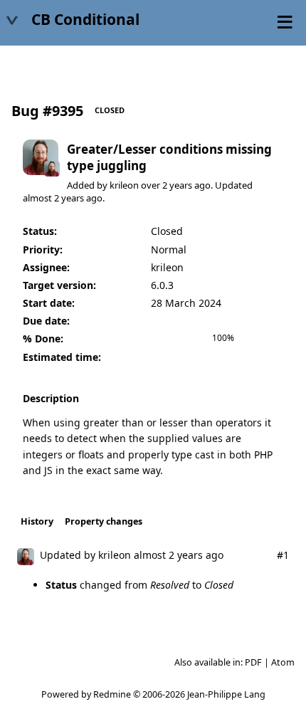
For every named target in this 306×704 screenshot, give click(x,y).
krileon (124, 185)
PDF (253, 662)
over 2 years (166, 185)
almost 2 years (53, 197)
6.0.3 (162, 285)
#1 (283, 555)
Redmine (112, 694)
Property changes (103, 521)
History (37, 521)
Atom (283, 662)
